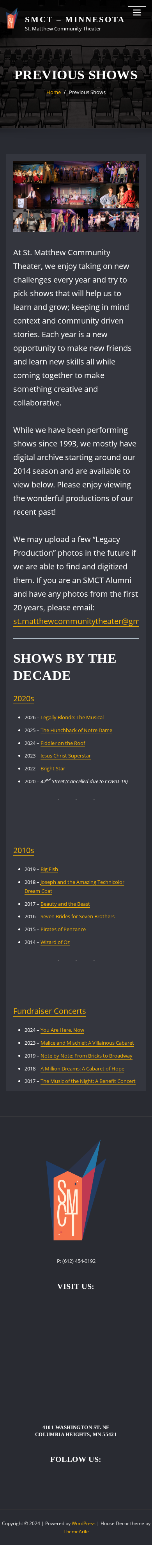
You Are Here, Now (62, 1029)
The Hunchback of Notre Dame (76, 730)
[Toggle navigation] (137, 12)
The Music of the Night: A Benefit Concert (88, 1081)
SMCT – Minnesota (75, 19)
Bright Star (53, 768)
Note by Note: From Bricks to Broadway (87, 1055)
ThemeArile (76, 1531)
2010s (23, 850)
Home (53, 92)
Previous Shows (87, 92)
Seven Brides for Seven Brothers (78, 916)
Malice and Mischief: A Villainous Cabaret (87, 1042)
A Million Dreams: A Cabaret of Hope (82, 1068)
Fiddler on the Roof (63, 743)
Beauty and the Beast (65, 903)
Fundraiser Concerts (49, 1011)
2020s (23, 698)
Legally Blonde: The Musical (72, 717)
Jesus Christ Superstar (66, 755)
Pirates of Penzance (63, 929)
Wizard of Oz (55, 942)
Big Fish (49, 869)
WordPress (83, 1523)
